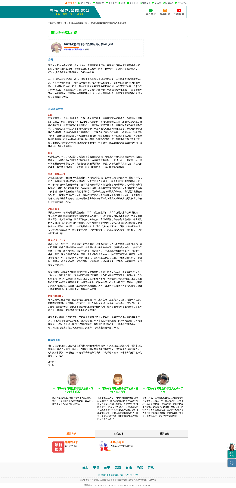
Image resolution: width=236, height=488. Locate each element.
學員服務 (133, 3)
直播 (123, 3)
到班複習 (100, 3)
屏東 (151, 467)
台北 (85, 467)
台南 (129, 467)
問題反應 (146, 3)
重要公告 (72, 3)
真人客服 (151, 14)
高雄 (140, 467)
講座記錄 (169, 3)
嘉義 (118, 467)
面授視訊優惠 (71, 442)
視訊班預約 (183, 3)
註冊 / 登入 (86, 3)
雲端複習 (112, 3)
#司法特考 (68, 49)
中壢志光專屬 (117, 442)
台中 (107, 467)
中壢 (96, 467)
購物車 (158, 3)
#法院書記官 (78, 49)
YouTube (179, 13)
